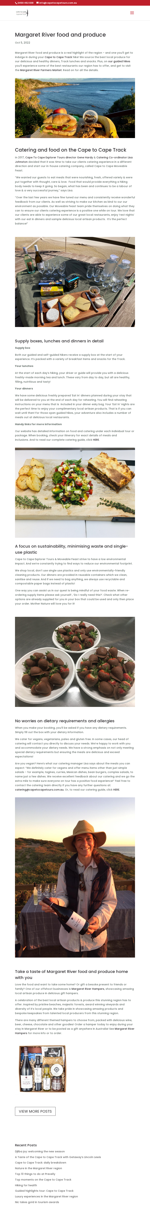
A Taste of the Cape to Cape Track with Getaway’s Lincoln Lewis (58, 1157)
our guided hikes (119, 61)
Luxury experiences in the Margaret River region (46, 1196)
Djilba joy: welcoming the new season (40, 1151)
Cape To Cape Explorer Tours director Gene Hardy (59, 157)
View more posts (35, 1111)
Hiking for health (26, 1185)
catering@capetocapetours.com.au (39, 789)
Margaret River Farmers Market (41, 70)
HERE (96, 440)
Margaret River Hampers (88, 989)
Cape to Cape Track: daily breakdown (40, 1162)
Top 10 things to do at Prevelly (35, 1174)
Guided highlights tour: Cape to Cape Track (44, 1191)
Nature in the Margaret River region (38, 1168)
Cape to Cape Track (58, 57)
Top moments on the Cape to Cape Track (43, 1179)
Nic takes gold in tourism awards (37, 1202)
